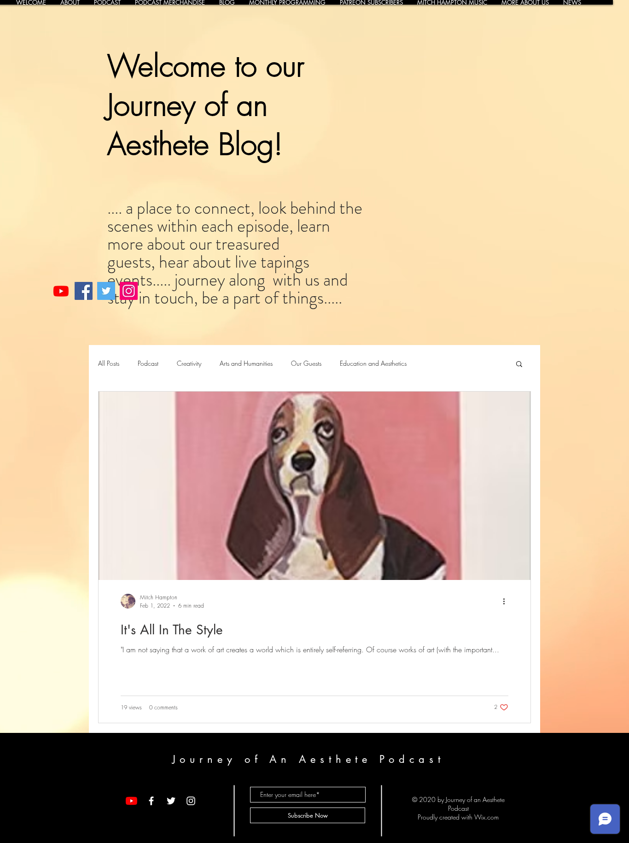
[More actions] (507, 601)
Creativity (189, 363)
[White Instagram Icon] (191, 801)
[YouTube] (131, 801)
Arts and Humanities (246, 363)
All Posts (108, 363)
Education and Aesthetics (373, 363)
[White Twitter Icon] (171, 801)
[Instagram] (129, 291)
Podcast (148, 363)
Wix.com (486, 817)
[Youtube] (61, 291)
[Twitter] (106, 291)
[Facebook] (84, 291)
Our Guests (306, 363)
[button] (519, 364)
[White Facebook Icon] (151, 801)
